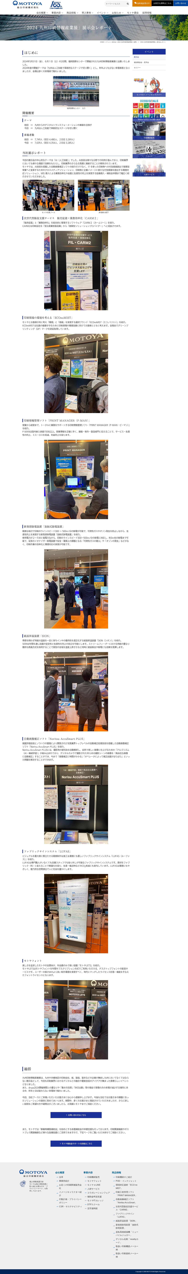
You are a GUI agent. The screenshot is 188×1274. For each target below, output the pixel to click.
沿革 (61, 1177)
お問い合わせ (180, 3)
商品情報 (71, 13)
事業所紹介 (64, 1181)
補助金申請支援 (94, 1197)
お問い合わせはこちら (77, 1115)
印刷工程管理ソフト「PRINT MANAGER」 (126, 1193)
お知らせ (116, 13)
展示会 (114, 42)
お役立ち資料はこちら (162, 3)
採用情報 (147, 13)
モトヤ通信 (133, 13)
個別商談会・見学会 (141, 62)
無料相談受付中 (143, 3)
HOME (102, 42)
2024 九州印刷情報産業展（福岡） (128, 42)
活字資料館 (92, 1208)
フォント (149, 156)
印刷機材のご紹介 (124, 1177)
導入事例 (86, 13)
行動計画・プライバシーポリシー (70, 1201)
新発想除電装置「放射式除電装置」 (127, 1226)
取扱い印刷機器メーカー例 (127, 1248)
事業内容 (56, 13)
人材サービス (149, 174)
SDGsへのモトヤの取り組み (149, 119)
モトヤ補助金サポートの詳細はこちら (77, 1143)
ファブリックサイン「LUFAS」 (125, 1215)
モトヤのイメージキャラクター (149, 95)
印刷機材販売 (149, 138)
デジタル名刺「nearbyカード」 (127, 1241)
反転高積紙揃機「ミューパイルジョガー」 (127, 1233)
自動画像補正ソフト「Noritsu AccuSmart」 (126, 1201)
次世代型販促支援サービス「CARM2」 (127, 1208)
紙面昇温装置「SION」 (126, 1221)
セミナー (137, 68)
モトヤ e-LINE (93, 1185)
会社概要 (41, 13)
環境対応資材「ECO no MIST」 (126, 1186)
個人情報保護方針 (36, 1182)
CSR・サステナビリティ (70, 1206)
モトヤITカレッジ (95, 1200)
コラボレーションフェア (98, 1193)
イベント (101, 13)
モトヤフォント (94, 1181)
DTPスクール (93, 1204)
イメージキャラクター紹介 (70, 1193)
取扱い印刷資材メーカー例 (127, 1255)
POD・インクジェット (126, 1181)
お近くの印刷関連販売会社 (70, 1186)
